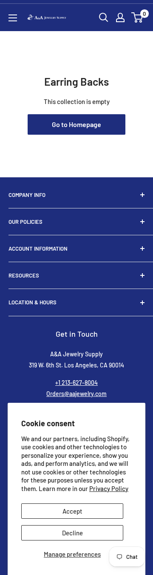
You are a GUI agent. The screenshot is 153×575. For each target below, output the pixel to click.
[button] (137, 17)
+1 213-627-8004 (76, 382)
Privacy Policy (108, 488)
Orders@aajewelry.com (76, 393)
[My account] (120, 17)
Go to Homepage (76, 124)
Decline (72, 533)
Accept (72, 511)
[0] (137, 17)
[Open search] (103, 17)
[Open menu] (12, 17)
